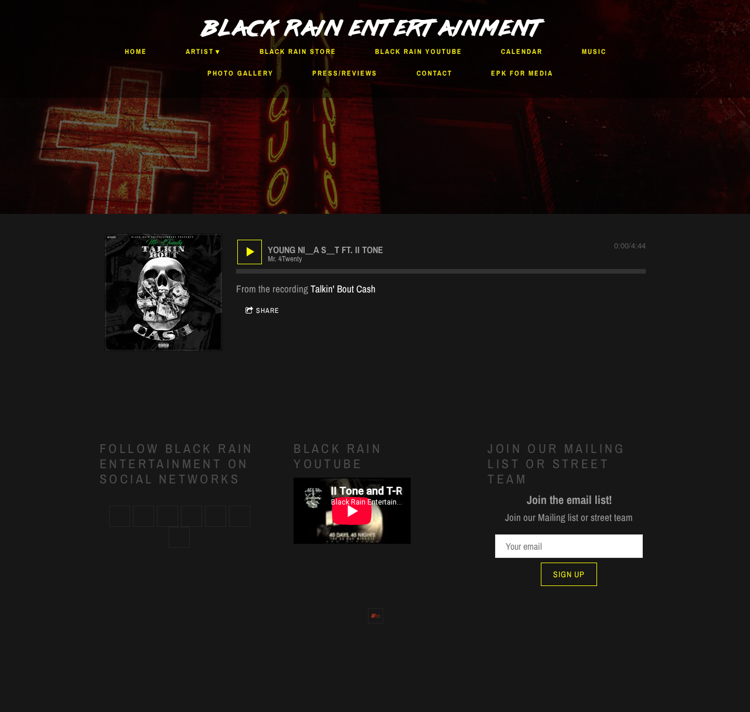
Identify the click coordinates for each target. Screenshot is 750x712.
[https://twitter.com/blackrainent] (191, 516)
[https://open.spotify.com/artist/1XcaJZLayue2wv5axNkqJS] (119, 516)
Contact (434, 73)
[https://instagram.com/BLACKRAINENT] (215, 516)
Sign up (569, 574)
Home (136, 51)
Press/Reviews (344, 73)
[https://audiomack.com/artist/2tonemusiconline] (239, 516)
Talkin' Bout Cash (343, 288)
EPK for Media (522, 73)
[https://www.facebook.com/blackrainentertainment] (167, 516)
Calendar (522, 51)
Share (267, 310)
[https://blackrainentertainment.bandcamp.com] (179, 537)
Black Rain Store (298, 51)
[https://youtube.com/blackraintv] (143, 516)
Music (594, 51)
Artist (200, 51)
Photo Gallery (240, 73)
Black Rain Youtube (418, 51)
